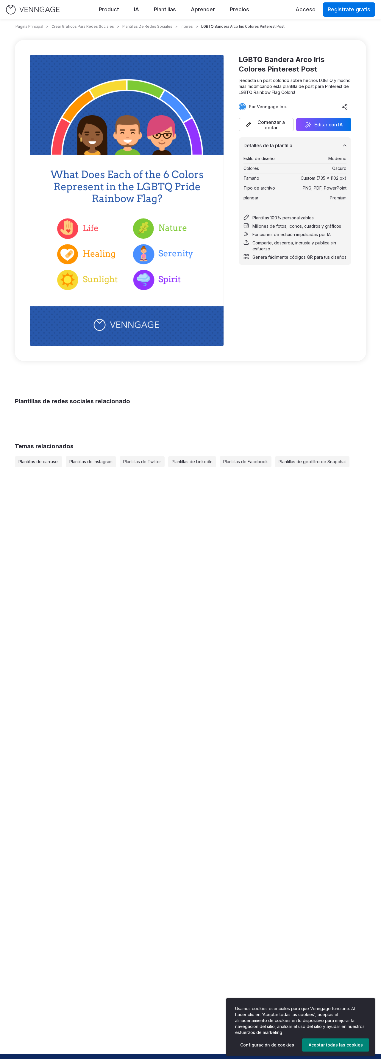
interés (187, 26)
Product (109, 9)
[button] (266, 124)
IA (136, 9)
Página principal (29, 26)
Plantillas (165, 9)
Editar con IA (328, 125)
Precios (239, 9)
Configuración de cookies (267, 1044)
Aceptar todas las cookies (336, 1044)
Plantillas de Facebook (245, 461)
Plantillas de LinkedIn (192, 461)
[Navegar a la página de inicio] (33, 10)
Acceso (306, 9)
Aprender (203, 9)
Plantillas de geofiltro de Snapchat (312, 461)
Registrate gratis (349, 9)
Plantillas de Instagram (91, 461)
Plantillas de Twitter (142, 461)
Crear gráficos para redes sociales (82, 26)
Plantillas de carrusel (38, 461)
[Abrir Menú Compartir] (344, 106)
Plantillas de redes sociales (147, 26)
